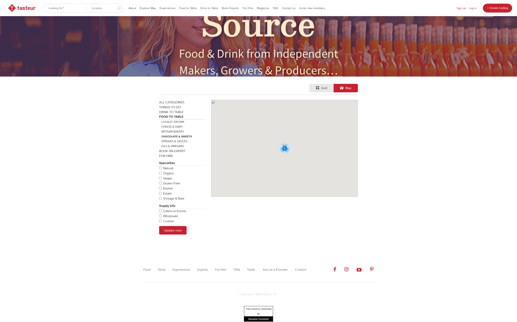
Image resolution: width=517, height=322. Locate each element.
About (132, 8)
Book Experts (230, 8)
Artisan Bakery (172, 131)
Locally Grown (172, 122)
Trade (251, 269)
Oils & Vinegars (172, 146)
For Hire (248, 8)
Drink (161, 269)
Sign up (461, 8)
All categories (171, 102)
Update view (173, 230)
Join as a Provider (275, 269)
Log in (473, 8)
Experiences (167, 8)
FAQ (275, 8)
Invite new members (312, 8)
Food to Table (188, 8)
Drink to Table (209, 8)
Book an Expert (172, 151)
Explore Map (148, 8)
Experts (202, 269)
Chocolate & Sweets (176, 136)
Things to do (170, 107)
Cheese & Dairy (172, 127)
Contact (300, 269)
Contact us (289, 8)
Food (147, 269)
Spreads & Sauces (174, 141)
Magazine (263, 8)
